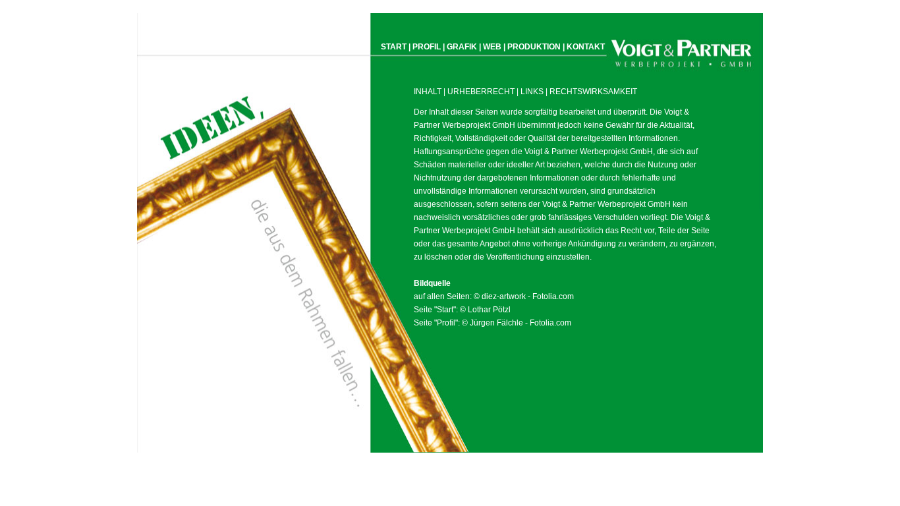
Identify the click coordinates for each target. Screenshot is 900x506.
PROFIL (426, 46)
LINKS (532, 91)
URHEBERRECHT (481, 91)
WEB (492, 46)
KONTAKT (586, 46)
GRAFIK (462, 46)
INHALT (427, 91)
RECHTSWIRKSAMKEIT (593, 91)
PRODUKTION (534, 46)
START (394, 46)
